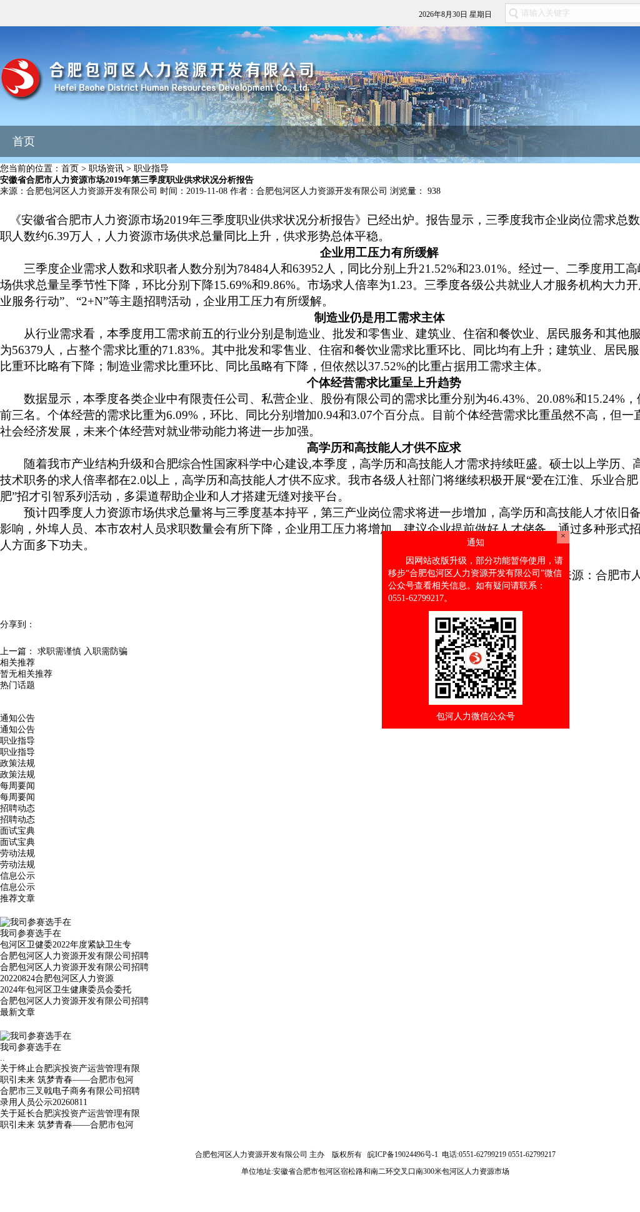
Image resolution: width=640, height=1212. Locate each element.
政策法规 (17, 763)
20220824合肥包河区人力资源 (57, 978)
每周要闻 (17, 785)
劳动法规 (17, 853)
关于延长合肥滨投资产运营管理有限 (70, 1113)
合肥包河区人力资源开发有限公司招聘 (74, 956)
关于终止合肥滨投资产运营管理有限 (70, 1068)
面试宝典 (17, 831)
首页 (23, 141)
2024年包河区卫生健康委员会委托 (65, 989)
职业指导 (151, 168)
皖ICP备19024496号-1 (403, 1154)
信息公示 (17, 876)
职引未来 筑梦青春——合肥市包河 (67, 1079)
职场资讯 (106, 168)
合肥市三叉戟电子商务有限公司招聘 (70, 1091)
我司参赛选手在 (30, 933)
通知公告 (17, 718)
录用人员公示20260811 (44, 1102)
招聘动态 (17, 808)
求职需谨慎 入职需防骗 (83, 651)
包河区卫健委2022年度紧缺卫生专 (65, 944)
